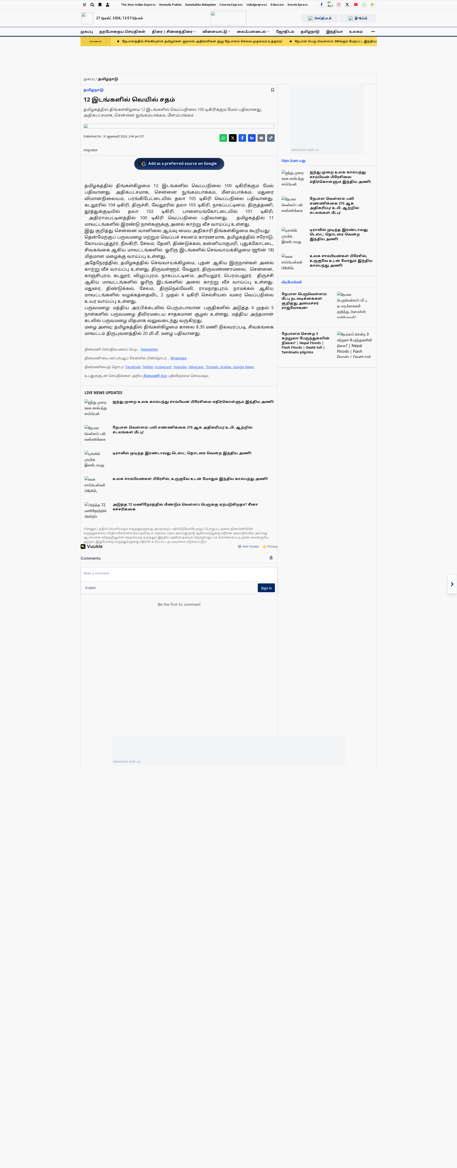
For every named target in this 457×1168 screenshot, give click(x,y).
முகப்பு (86, 31)
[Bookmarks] (100, 5)
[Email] (261, 138)
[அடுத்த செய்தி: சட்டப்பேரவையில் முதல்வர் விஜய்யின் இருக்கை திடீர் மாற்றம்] (452, 584)
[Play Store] (373, 4)
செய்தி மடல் (323, 18)
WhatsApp (178, 358)
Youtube (180, 367)
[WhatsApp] (364, 4)
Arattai (225, 367)
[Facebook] (321, 4)
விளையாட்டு (215, 31)
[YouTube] (356, 4)
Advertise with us (305, 149)
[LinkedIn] (252, 138)
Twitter (147, 367)
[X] (347, 4)
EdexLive (277, 4)
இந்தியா (334, 31)
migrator (91, 150)
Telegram (196, 367)
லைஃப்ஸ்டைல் (251, 31)
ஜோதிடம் (285, 31)
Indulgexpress (257, 4)
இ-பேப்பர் (361, 18)
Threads (212, 367)
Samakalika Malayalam (200, 4)
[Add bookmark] (273, 90)
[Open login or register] (107, 5)
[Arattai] (330, 4)
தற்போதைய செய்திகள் (122, 31)
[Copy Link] (271, 138)
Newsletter (149, 349)
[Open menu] (84, 5)
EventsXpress (298, 4)
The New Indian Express (138, 4)
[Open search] (92, 5)
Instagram (163, 367)
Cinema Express (231, 4)
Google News (243, 367)
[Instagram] (339, 4)
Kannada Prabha (170, 4)
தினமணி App (155, 375)
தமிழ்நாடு (310, 31)
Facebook (133, 367)
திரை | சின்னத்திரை (172, 31)
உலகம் (356, 31)
